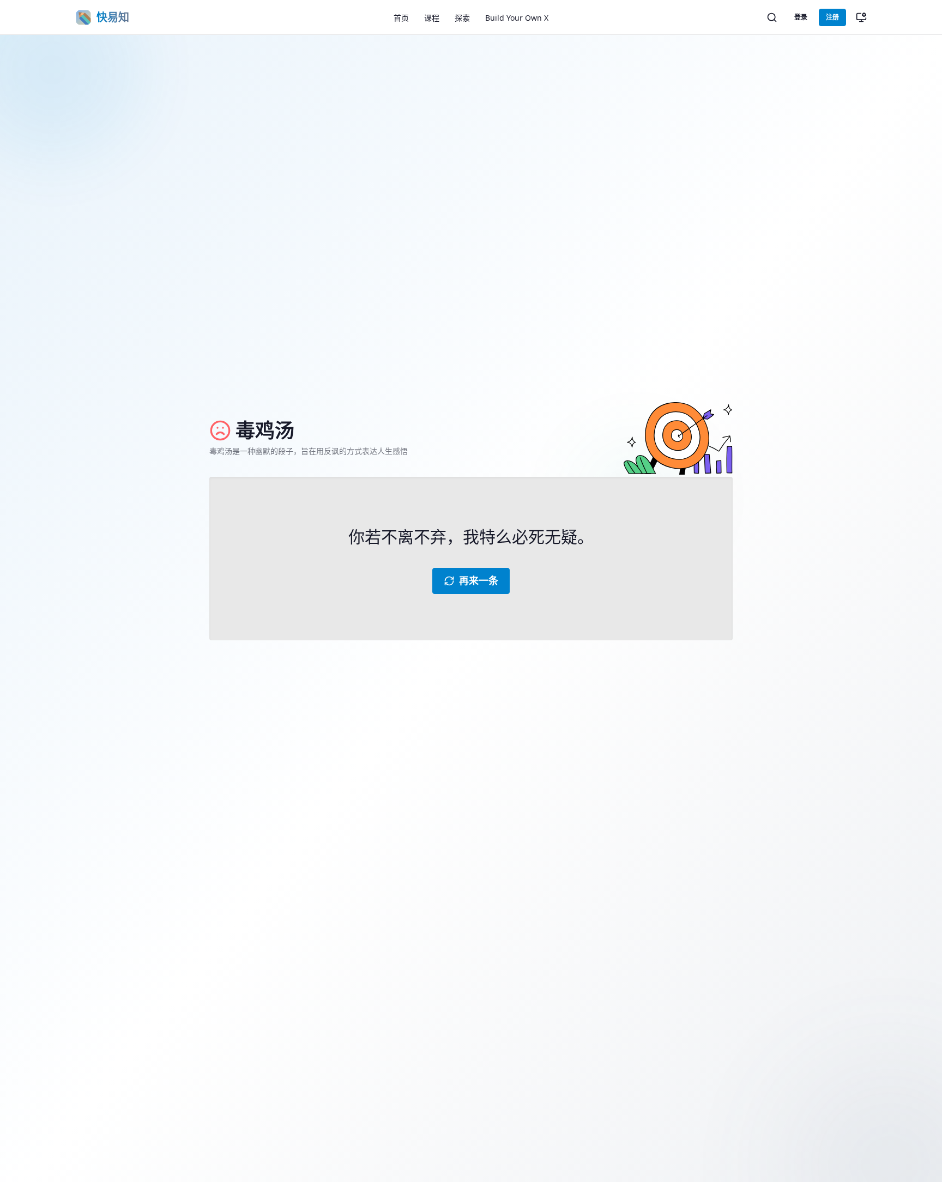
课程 (431, 18)
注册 (832, 17)
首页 (401, 18)
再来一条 (478, 580)
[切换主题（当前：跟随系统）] (861, 17)
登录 (800, 17)
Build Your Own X (516, 18)
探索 (462, 18)
